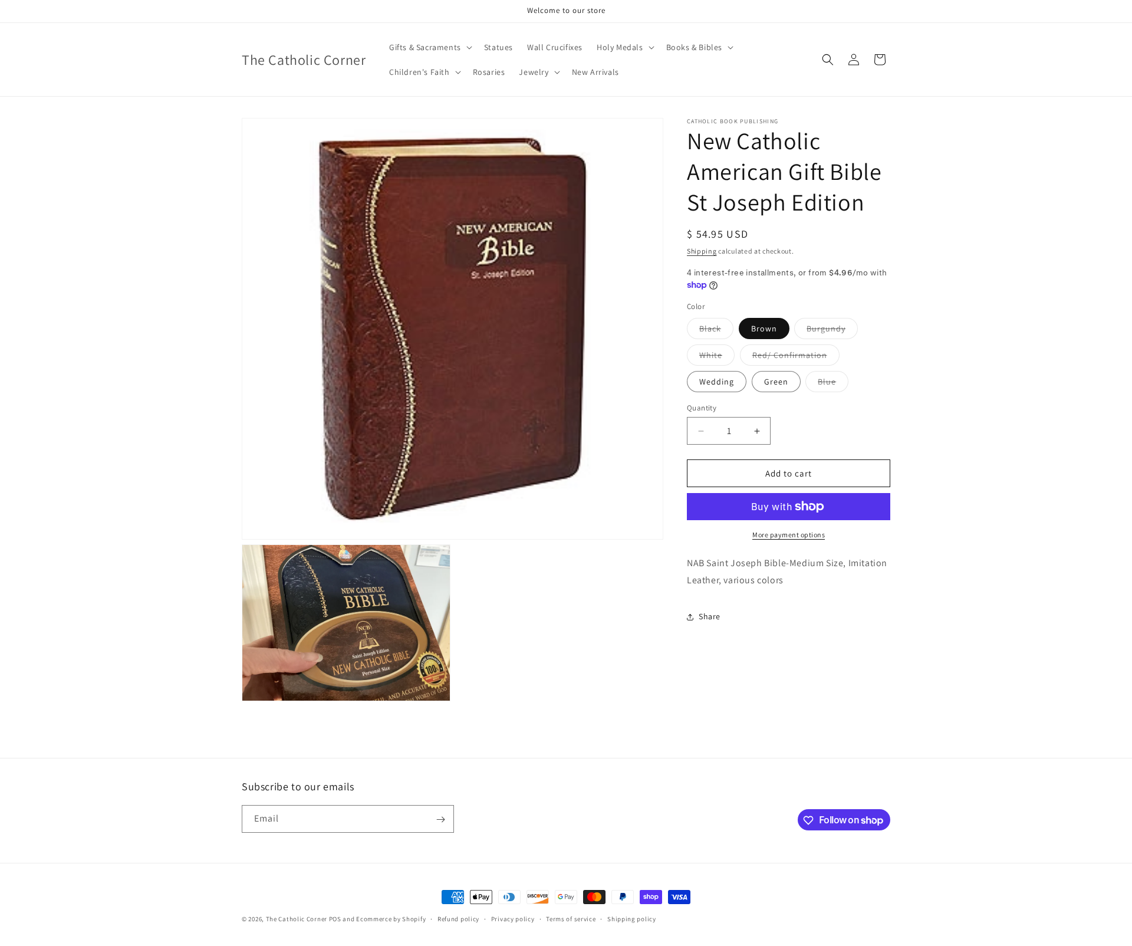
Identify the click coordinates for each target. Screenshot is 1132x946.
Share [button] (709, 616)
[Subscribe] (440, 819)
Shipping (702, 251)
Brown (764, 328)
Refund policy (458, 918)
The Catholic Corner (296, 919)
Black (716, 331)
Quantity (701, 408)
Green (776, 381)
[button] (429, 47)
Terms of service (570, 918)
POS (335, 919)
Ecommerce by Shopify (391, 919)
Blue (833, 384)
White (717, 357)
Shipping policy (631, 918)
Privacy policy (513, 918)
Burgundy (832, 331)
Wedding (716, 381)
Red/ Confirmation (796, 357)
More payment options (788, 534)
